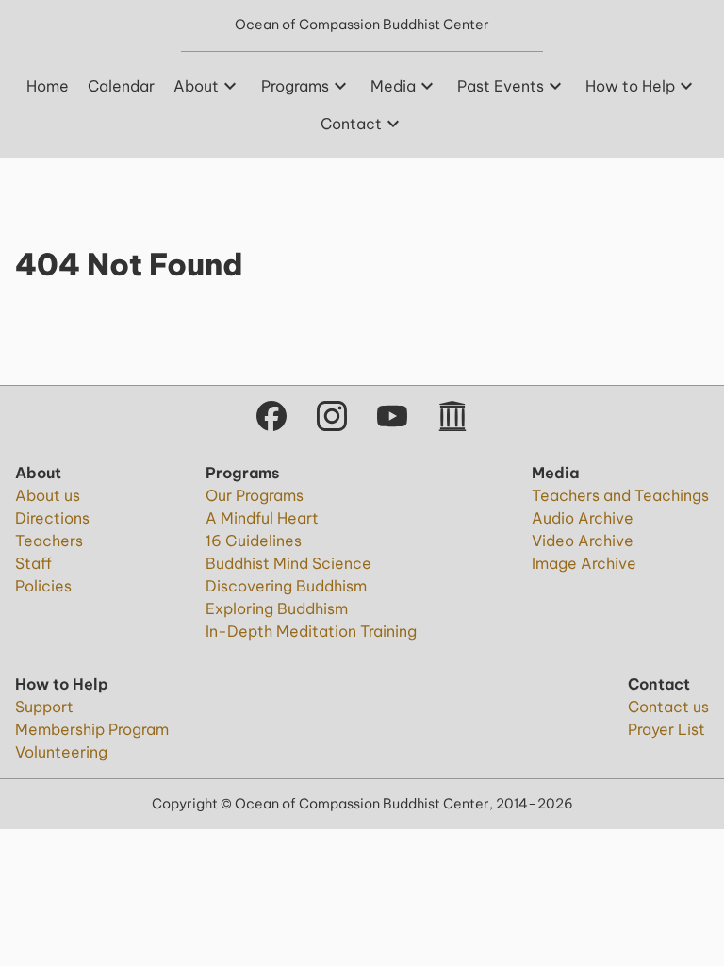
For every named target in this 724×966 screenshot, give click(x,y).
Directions (52, 517)
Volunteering (61, 751)
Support (44, 706)
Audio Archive (583, 517)
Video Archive (583, 540)
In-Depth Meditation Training (311, 631)
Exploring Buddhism (277, 608)
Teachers (49, 540)
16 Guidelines (254, 540)
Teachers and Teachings (620, 495)
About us (47, 495)
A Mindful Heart (262, 517)
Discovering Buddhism (286, 585)
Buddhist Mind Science (288, 563)
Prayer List (666, 729)
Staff (33, 563)
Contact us (668, 706)
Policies (43, 585)
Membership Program (92, 729)
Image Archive (584, 563)
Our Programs (255, 495)
